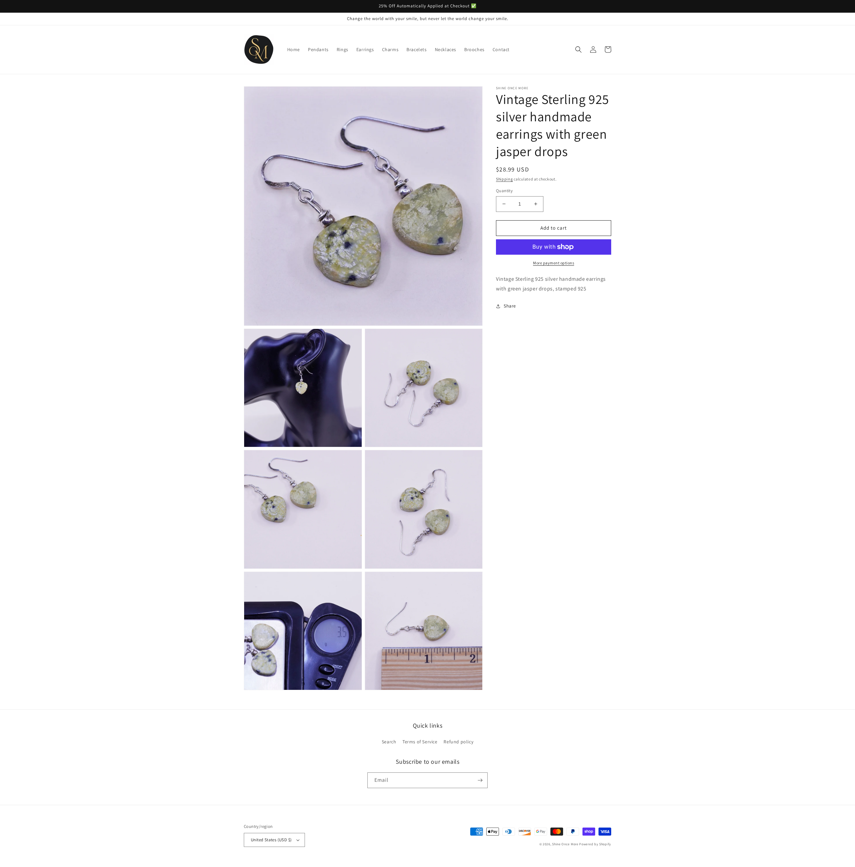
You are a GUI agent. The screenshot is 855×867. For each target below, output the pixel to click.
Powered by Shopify (595, 844)
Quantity (504, 191)
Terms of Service (420, 742)
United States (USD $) (271, 840)
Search (389, 742)
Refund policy (458, 742)
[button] (578, 49)
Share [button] (510, 306)
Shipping (504, 178)
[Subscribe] (480, 780)
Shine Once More (565, 844)
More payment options (553, 262)
